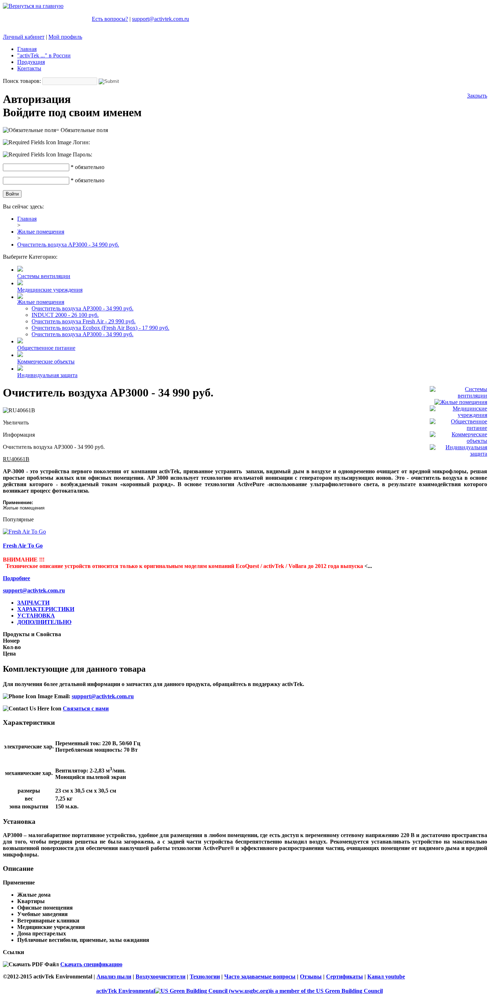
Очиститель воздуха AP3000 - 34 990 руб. (82, 308)
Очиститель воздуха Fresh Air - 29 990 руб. (84, 321)
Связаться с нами (86, 708)
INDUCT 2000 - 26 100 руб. (65, 315)
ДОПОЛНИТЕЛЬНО (44, 622)
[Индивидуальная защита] (458, 454)
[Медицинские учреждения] (458, 415)
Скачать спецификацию (91, 964)
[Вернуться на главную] (33, 6)
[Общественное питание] (458, 428)
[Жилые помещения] (460, 402)
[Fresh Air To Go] (24, 532)
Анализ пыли (113, 976)
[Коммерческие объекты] (458, 441)
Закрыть (477, 96)
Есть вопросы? (110, 19)
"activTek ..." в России (44, 55)
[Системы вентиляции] (458, 396)
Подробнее (16, 578)
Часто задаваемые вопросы (260, 976)
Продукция (31, 62)
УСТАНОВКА (36, 615)
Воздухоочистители (160, 976)
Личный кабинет (23, 37)
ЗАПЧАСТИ (33, 603)
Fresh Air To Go (23, 546)
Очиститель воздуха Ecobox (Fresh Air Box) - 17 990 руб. (100, 328)
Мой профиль (65, 37)
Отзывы (311, 976)
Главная (27, 49)
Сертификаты (344, 976)
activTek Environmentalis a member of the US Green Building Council (239, 991)
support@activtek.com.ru (160, 19)
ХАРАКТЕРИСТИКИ (45, 609)
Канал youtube (386, 976)
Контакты (29, 68)
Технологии (205, 976)
